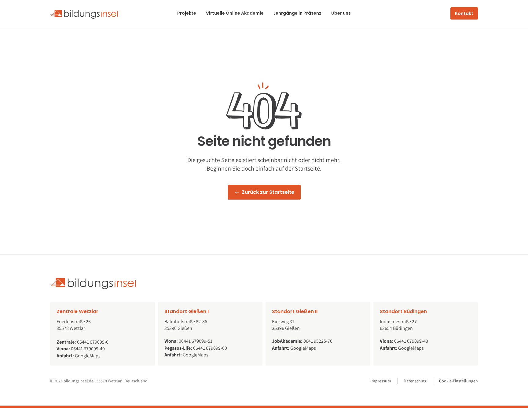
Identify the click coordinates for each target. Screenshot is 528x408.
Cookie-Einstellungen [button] (458, 381)
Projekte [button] (186, 13)
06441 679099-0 (92, 342)
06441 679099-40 (88, 348)
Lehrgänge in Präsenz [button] (297, 13)
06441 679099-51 (195, 341)
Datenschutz (415, 381)
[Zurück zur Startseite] (84, 13)
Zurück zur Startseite (268, 192)
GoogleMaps (88, 355)
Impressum (380, 381)
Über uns (341, 13)
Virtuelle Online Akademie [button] (235, 13)
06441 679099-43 (411, 341)
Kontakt (464, 13)
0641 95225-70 (317, 341)
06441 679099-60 (210, 348)
